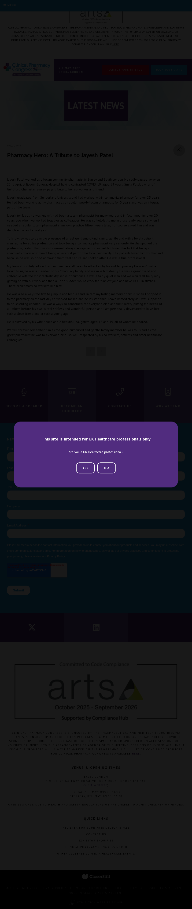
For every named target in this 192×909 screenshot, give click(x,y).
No (106, 468)
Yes (85, 468)
